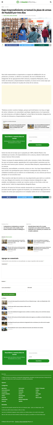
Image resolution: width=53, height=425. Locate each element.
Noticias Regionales (23, 399)
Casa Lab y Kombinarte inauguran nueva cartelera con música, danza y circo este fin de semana (42, 126)
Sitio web (30, 287)
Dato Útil (4, 397)
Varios (37, 395)
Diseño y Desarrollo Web (21, 421)
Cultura (3, 395)
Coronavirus (4, 392)
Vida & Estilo (39, 397)
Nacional (21, 397)
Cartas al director (6, 390)
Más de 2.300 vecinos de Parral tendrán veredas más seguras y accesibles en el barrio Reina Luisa (16, 248)
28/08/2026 (12, 129)
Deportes (4, 401)
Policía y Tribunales (40, 388)
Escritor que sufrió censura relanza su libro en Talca (19, 306)
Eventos (20, 393)
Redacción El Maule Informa (10, 15)
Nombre (4, 281)
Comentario (5, 264)
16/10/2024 (21, 15)
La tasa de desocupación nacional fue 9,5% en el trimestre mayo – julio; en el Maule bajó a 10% (17, 126)
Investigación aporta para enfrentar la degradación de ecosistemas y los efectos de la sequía (42, 248)
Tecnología (38, 393)
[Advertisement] (26, 57)
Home (3, 6)
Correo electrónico (6, 287)
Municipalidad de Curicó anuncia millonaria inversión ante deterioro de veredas (25, 327)
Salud (37, 392)
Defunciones (4, 399)
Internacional (22, 395)
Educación (21, 392)
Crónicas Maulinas (6, 393)
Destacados (28, 15)
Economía (6, 6)
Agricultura (4, 388)
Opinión (20, 401)
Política (37, 390)
